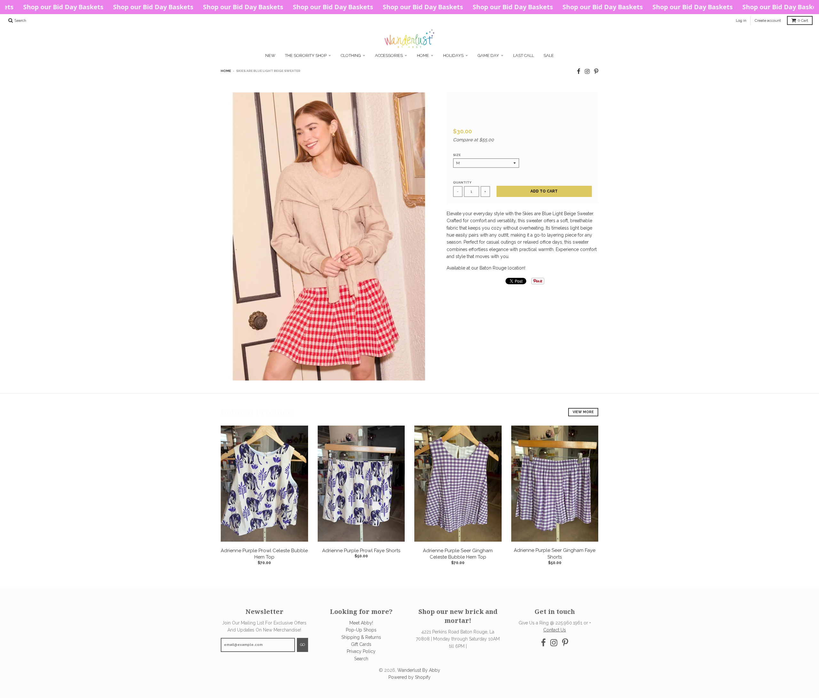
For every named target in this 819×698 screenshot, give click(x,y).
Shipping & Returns (361, 637)
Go (302, 645)
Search (361, 658)
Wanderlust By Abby (418, 670)
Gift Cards (361, 644)
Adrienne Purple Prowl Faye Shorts (361, 550)
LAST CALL (523, 55)
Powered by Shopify (409, 677)
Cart (803, 20)
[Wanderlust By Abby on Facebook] (578, 71)
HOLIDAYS (453, 55)
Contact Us (554, 629)
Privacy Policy (361, 651)
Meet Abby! (361, 622)
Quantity (462, 182)
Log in (741, 20)
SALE (549, 55)
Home (423, 55)
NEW (270, 55)
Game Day (488, 55)
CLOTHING (351, 55)
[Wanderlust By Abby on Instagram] (587, 71)
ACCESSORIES (389, 55)
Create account (768, 20)
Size (457, 155)
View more (583, 412)
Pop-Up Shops (361, 629)
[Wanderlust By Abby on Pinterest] (596, 71)
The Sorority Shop (306, 55)
